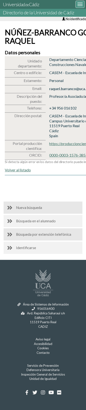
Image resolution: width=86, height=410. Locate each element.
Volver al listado (18, 170)
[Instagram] (43, 392)
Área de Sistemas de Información (45, 304)
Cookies (43, 348)
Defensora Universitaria (43, 370)
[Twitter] (35, 392)
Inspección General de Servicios (43, 374)
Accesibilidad (43, 344)
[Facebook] (27, 392)
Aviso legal (43, 339)
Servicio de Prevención (43, 365)
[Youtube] (51, 392)
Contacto (43, 353)
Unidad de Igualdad (43, 379)
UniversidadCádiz (21, 4)
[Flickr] (59, 392)
